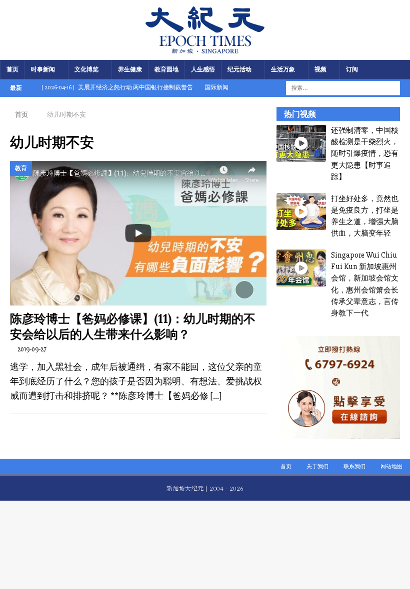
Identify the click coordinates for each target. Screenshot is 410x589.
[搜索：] (337, 87)
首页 (12, 69)
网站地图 (391, 466)
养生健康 (130, 69)
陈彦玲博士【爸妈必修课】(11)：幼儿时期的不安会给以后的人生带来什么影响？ (133, 326)
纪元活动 (240, 69)
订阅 (352, 69)
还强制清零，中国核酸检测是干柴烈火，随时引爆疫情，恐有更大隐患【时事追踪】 (364, 153)
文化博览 (86, 69)
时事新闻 (43, 69)
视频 (320, 69)
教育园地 (166, 69)
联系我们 (355, 466)
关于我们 (317, 466)
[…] (216, 395)
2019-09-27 (32, 349)
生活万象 (283, 69)
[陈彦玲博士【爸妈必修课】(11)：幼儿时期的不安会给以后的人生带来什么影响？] (138, 233)
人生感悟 (203, 69)
